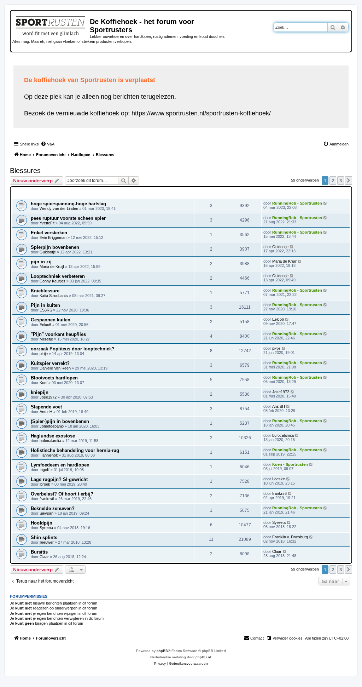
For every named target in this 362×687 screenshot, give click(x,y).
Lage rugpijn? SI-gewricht (59, 479)
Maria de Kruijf (52, 266)
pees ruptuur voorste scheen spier (68, 218)
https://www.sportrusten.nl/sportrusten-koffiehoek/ (201, 113)
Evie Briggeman (53, 237)
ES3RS (46, 310)
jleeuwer (47, 542)
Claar (44, 557)
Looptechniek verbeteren (58, 276)
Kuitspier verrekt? (50, 363)
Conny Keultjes (52, 281)
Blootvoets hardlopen (54, 377)
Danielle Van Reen (55, 368)
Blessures (25, 170)
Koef (43, 382)
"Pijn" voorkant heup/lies (58, 334)
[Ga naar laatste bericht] (325, 203)
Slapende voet (46, 407)
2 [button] (333, 180)
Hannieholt (49, 455)
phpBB (162, 651)
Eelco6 (45, 324)
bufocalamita (50, 441)
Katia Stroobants (54, 295)
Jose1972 (48, 397)
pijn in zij (41, 261)
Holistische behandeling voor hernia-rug (75, 450)
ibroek (45, 484)
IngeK (44, 470)
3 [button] (340, 180)
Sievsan (46, 513)
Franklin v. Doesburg (290, 537)
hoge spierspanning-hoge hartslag (68, 203)
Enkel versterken (49, 232)
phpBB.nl (203, 657)
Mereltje (46, 339)
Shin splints (44, 537)
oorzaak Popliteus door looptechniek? (73, 348)
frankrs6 (47, 499)
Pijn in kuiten (45, 305)
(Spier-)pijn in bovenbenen (60, 421)
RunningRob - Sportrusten (297, 203)
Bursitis (39, 552)
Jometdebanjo (52, 426)
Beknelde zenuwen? (53, 508)
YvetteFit (47, 223)
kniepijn (39, 392)
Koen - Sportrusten (290, 464)
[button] (348, 180)
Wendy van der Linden (59, 208)
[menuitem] (47, 144)
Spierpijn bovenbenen (55, 247)
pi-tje (44, 353)
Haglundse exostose (53, 436)
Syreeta (46, 528)
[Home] (51, 24)
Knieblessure (45, 290)
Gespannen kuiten (50, 319)
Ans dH (46, 412)
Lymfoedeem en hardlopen (60, 465)
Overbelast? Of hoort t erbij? (62, 494)
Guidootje (48, 252)
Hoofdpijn (41, 523)
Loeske (278, 479)
